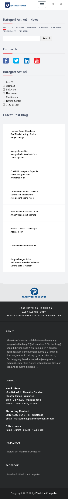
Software (43, 27)
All (4, 27)
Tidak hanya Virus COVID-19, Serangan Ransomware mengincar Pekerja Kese (24, 194)
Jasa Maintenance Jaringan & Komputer (34, 316)
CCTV (10, 27)
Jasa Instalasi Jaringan (35, 308)
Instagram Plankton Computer (24, 451)
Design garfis (9, 31)
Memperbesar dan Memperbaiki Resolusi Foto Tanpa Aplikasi (24, 154)
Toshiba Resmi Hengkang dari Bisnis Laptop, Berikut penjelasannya (23, 134)
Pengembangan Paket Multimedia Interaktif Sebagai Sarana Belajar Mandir (25, 262)
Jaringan (19, 27)
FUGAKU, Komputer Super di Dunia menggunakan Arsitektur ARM (24, 174)
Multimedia (55, 27)
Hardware (31, 27)
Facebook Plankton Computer (23, 474)
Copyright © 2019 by (23, 493)
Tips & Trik (23, 31)
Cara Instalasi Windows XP (23, 245)
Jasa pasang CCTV (34, 312)
